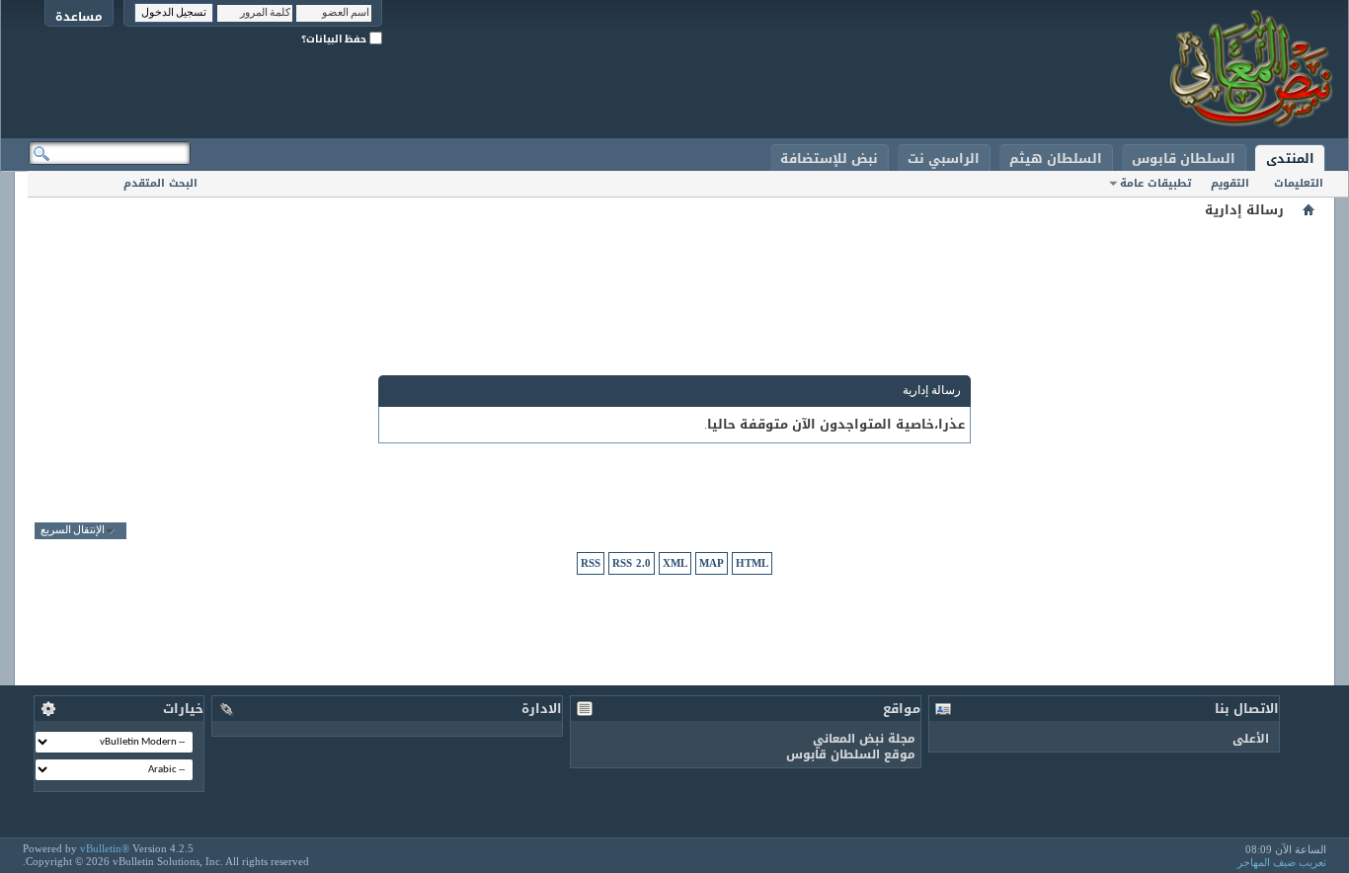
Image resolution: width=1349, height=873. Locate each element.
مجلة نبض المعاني (864, 739)
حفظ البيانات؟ (335, 39)
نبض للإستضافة (829, 158)
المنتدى (1290, 158)
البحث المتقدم (160, 183)
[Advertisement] (674, 266)
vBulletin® (104, 848)
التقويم (1230, 183)
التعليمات (1298, 183)
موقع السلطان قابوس (850, 754)
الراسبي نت (944, 158)
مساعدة (79, 16)
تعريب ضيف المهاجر (1281, 862)
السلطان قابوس (1183, 158)
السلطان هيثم (1055, 158)
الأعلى (1250, 739)
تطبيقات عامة (1155, 183)
